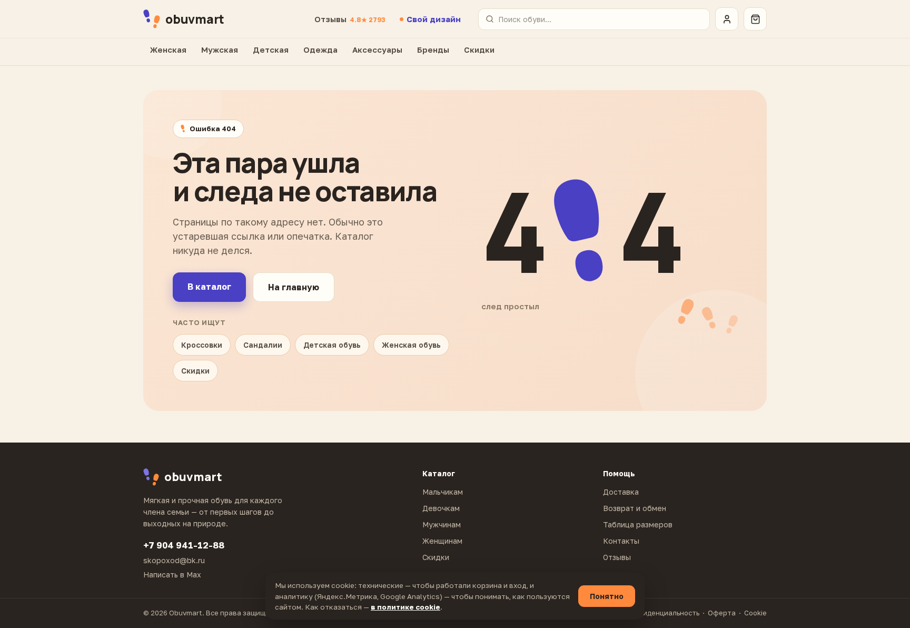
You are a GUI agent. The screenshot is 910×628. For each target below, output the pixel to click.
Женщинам (442, 540)
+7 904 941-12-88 (183, 545)
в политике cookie (405, 607)
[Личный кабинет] (726, 19)
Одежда (320, 49)
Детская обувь (332, 344)
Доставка (621, 491)
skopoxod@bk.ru (174, 560)
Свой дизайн (434, 19)
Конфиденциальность (661, 613)
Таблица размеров (637, 524)
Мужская (219, 49)
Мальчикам (442, 491)
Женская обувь (411, 344)
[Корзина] (755, 19)
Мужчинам (441, 524)
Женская (168, 49)
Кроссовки (201, 344)
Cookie (755, 613)
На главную (293, 287)
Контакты (621, 540)
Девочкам (441, 508)
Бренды (433, 49)
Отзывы (349, 19)
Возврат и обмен (634, 508)
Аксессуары (377, 49)
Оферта (722, 613)
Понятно (607, 596)
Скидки (479, 49)
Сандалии (262, 344)
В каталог (209, 286)
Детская (271, 49)
